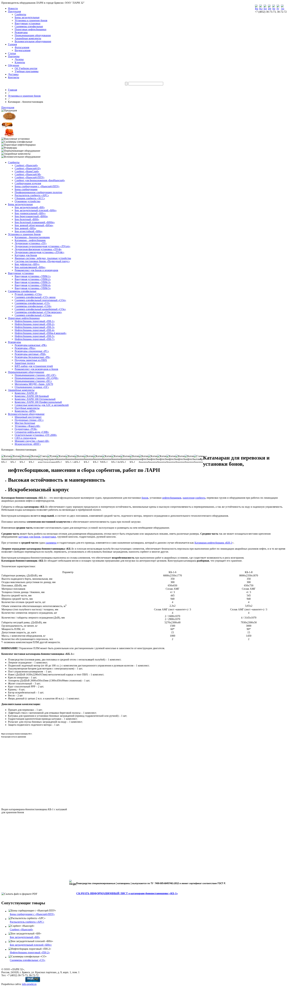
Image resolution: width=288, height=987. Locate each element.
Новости (13, 8)
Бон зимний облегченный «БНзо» (34, 225)
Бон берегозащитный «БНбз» (31, 216)
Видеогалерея (22, 50)
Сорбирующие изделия (28, 183)
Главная (12, 89)
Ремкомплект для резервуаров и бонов (36, 369)
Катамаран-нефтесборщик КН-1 (213, 542)
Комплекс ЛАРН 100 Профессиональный (38, 402)
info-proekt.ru (29, 984)
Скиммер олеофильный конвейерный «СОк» (40, 309)
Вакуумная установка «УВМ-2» (33, 279)
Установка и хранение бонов (31, 20)
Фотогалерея (22, 47)
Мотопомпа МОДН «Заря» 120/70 (34, 384)
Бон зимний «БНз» (25, 228)
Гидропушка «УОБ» (26, 429)
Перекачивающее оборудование (33, 35)
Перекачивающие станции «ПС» (33, 381)
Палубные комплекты (27, 408)
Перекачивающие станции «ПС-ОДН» (36, 378)
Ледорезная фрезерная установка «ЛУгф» (38, 249)
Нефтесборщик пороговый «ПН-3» (35, 327)
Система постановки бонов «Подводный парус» (42, 261)
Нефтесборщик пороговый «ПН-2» (35, 324)
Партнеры (14, 56)
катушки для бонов (29, 536)
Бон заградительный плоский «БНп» (36, 210)
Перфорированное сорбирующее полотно (38, 192)
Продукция (14, 11)
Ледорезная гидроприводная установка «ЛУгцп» (42, 246)
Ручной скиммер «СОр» (28, 294)
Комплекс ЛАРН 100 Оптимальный (35, 399)
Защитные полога (25, 363)
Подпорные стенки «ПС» (29, 420)
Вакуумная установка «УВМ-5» (33, 288)
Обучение (13, 65)
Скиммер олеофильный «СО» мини (35, 297)
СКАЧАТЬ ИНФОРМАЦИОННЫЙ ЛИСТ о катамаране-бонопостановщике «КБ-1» (127, 893)
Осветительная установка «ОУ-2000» (36, 435)
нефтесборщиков (171, 497)
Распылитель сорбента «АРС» (32, 195)
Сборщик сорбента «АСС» (30, 198)
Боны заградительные (27, 17)
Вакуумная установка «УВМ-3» (33, 282)
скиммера (51, 542)
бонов (145, 497)
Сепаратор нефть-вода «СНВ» (32, 432)
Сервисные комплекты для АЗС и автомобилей (42, 405)
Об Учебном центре (26, 68)
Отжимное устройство (27, 201)
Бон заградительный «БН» (30, 207)
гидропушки (49, 536)
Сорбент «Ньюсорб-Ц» (28, 168)
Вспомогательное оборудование (33, 41)
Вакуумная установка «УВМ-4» (33, 285)
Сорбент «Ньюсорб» (26, 165)
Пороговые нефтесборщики (30, 29)
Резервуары (21, 32)
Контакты (13, 77)
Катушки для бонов (26, 255)
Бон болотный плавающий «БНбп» (35, 222)
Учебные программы (26, 71)
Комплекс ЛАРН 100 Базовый (32, 396)
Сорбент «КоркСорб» (27, 171)
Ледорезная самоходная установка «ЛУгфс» (39, 252)
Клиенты (20, 62)
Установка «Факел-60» (27, 426)
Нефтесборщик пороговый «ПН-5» (35, 336)
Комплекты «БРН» (25, 411)
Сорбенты (20, 14)
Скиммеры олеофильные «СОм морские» (38, 312)
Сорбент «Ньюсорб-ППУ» (29, 177)
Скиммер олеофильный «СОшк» (33, 315)
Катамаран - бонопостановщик (32, 237)
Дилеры (19, 59)
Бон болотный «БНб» (27, 219)
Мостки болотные (25, 423)
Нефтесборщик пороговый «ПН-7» (35, 339)
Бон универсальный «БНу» (30, 213)
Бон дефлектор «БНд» (27, 264)
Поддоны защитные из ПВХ (31, 360)
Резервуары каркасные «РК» (31, 345)
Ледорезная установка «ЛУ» (31, 243)
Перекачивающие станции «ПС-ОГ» (35, 375)
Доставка (13, 74)
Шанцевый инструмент (28, 417)
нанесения (188, 497)
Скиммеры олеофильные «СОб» (33, 306)
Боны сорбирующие (26, 189)
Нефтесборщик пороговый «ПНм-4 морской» (40, 333)
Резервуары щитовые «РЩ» (30, 354)
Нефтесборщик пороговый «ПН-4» (35, 330)
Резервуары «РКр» (25, 348)
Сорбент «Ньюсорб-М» (28, 174)
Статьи (12, 53)
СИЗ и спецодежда (25, 438)
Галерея (12, 44)
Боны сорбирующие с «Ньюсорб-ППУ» (37, 186)
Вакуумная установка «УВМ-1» (33, 276)
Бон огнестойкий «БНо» (28, 231)
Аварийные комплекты (28, 38)
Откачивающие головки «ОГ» (32, 387)
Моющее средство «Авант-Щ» (32, 441)
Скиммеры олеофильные (29, 26)
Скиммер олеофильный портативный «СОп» (40, 300)
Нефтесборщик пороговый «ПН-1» (35, 321)
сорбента (200, 497)
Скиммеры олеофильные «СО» (32, 303)
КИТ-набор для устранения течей (34, 366)
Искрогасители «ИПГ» (28, 444)
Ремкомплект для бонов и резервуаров (36, 270)
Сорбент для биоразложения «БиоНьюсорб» (40, 180)
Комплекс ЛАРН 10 (26, 393)
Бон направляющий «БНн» (30, 267)
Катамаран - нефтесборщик (30, 240)
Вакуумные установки (27, 23)
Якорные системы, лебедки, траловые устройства (43, 258)
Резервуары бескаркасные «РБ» (32, 357)
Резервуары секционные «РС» (32, 351)
